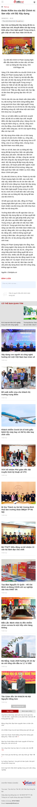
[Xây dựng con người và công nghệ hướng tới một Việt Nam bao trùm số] (18, 340)
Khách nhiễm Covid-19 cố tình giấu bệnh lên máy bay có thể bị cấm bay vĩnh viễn (17, 432)
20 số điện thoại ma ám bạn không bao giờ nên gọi (17, 730)
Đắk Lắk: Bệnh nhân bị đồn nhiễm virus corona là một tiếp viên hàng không (16, 625)
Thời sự (6, 7)
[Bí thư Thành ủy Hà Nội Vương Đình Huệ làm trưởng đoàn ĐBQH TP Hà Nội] (18, 493)
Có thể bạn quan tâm (12, 303)
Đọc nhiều (10, 711)
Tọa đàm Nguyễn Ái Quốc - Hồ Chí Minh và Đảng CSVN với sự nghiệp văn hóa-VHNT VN (17, 587)
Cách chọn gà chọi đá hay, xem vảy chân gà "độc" (17, 755)
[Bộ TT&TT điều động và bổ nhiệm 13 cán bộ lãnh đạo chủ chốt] (18, 533)
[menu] (2, 2)
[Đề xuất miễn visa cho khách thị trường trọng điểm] (18, 378)
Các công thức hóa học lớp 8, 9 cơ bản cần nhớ (16, 748)
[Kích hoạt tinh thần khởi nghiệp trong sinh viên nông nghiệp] (11, 312)
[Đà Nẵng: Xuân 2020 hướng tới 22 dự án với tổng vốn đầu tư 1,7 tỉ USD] (18, 646)
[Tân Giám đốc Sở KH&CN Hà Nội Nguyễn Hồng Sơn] (18, 682)
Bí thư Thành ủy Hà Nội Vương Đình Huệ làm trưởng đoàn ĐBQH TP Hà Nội (17, 509)
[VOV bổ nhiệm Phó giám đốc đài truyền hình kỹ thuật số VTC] (18, 455)
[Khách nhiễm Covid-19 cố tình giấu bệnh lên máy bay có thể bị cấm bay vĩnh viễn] (18, 415)
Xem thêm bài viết (18, 706)
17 (18, 737)
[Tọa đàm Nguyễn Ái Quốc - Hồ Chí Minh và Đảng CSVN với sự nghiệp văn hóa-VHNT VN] (18, 570)
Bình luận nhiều (27, 711)
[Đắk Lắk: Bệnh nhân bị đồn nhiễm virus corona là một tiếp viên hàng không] (18, 608)
